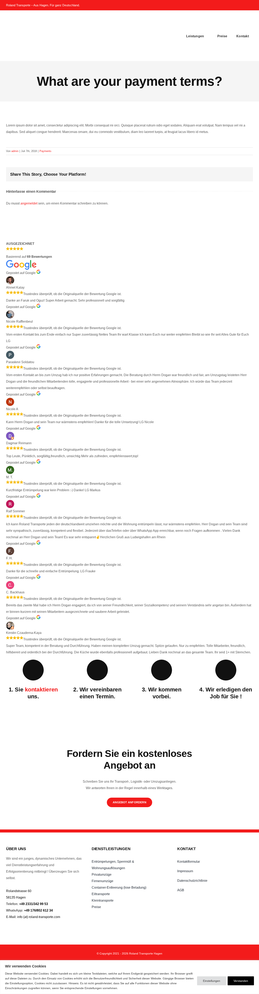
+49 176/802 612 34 (38, 910)
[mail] (242, 5)
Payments (45, 151)
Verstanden (241, 980)
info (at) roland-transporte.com (38, 917)
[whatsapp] (233, 5)
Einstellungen (211, 980)
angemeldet (28, 203)
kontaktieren (41, 689)
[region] (129, 977)
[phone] (250, 5)
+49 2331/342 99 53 (33, 904)
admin (14, 151)
